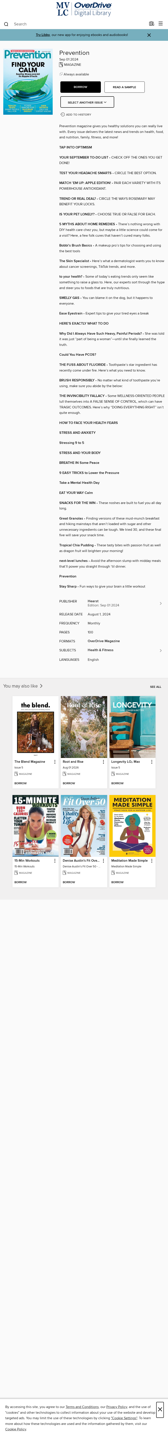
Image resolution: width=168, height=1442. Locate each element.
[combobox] (75, 24)
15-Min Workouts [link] (27, 861)
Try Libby (43, 35)
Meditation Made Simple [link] (129, 861)
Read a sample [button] (124, 87)
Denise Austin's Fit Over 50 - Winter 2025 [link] (82, 861)
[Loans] (152, 24)
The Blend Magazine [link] (29, 762)
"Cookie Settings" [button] (124, 1418)
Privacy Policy (116, 1407)
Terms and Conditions (82, 1407)
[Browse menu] (161, 24)
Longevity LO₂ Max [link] (125, 762)
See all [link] (155, 687)
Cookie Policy (15, 1429)
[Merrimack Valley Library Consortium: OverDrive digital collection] (84, 9)
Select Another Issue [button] (86, 103)
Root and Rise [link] (73, 762)
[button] (80, 87)
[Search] (6, 23)
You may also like (21, 686)
